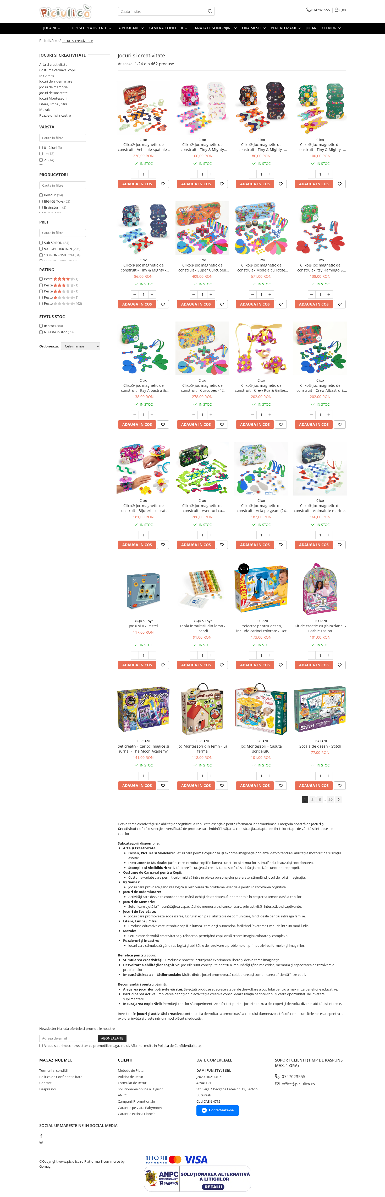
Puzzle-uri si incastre (55, 115)
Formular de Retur (132, 1082)
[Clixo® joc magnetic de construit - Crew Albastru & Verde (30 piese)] (320, 348)
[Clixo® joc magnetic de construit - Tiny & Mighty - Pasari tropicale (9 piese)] (320, 108)
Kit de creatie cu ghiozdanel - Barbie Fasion (320, 628)
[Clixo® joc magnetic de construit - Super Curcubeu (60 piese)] (202, 228)
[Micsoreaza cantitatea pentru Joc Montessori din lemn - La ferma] (194, 776)
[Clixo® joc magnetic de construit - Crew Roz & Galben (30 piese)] (261, 348)
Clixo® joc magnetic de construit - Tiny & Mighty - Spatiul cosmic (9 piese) (261, 147)
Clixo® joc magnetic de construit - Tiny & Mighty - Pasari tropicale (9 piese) (320, 147)
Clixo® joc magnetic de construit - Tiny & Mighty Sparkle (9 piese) (202, 147)
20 (330, 799)
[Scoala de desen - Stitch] (320, 709)
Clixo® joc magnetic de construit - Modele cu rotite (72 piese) (261, 268)
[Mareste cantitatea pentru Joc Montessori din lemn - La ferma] (211, 776)
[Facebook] (41, 1136)
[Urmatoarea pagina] (338, 799)
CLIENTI (125, 1060)
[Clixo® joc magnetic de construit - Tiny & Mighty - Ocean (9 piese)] (143, 228)
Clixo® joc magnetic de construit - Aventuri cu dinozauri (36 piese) (202, 508)
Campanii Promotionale (136, 1101)
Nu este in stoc (55, 332)
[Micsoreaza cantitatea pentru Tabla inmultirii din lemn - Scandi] (194, 655)
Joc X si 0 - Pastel (143, 625)
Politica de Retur (130, 1076)
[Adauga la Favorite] (163, 184)
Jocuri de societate (53, 92)
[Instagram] (41, 1142)
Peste (48, 278)
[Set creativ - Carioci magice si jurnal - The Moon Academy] (143, 709)
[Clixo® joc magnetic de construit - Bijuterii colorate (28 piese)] (143, 469)
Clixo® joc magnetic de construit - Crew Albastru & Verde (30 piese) (320, 388)
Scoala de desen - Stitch (320, 746)
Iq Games (46, 75)
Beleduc (50, 195)
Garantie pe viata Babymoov (140, 1107)
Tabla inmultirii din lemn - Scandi (202, 628)
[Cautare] (210, 11)
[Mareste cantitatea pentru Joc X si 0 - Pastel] (152, 655)
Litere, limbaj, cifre (53, 104)
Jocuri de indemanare (55, 81)
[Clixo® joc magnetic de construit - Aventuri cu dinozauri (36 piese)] (202, 469)
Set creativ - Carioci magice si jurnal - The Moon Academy (143, 749)
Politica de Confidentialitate (179, 1045)
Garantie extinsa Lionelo (137, 1113)
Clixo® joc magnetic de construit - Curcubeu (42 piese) (202, 388)
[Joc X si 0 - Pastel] (143, 589)
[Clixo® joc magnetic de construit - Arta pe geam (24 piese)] (261, 469)
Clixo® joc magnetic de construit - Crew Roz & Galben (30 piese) (261, 388)
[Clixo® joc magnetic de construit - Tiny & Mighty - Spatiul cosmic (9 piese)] (261, 108)
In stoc (49, 325)
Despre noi (47, 1089)
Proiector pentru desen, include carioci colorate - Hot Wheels (261, 628)
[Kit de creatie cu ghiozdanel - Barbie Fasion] (320, 589)
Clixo (143, 139)
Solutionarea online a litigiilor (140, 1089)
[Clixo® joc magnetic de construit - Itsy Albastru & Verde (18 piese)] (143, 348)
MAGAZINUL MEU (56, 1060)
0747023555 (293, 1076)
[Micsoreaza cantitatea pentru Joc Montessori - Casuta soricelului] (253, 776)
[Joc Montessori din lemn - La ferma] (202, 709)
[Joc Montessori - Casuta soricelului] (261, 709)
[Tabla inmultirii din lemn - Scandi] (202, 589)
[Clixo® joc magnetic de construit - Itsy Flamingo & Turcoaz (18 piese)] (320, 228)
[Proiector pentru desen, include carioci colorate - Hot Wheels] (261, 589)
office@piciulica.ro (298, 1083)
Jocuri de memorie (53, 87)
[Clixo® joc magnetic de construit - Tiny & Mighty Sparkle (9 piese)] (202, 108)
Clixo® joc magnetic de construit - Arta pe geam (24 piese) (261, 508)
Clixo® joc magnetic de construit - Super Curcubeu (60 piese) (202, 268)
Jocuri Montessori (53, 98)
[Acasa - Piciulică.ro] (65, 11)
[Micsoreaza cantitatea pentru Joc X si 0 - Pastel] (135, 655)
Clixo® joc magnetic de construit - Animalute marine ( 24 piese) (320, 508)
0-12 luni (50, 147)
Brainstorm (53, 207)
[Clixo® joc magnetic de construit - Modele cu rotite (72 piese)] (261, 228)
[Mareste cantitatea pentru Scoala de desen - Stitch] (329, 776)
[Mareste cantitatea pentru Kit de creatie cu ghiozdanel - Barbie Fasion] (329, 655)
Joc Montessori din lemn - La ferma (202, 749)
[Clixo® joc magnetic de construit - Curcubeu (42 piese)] (202, 348)
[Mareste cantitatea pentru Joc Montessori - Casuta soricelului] (270, 776)
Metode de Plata (131, 1070)
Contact (45, 1082)
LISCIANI (261, 620)
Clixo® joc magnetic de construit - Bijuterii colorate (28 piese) (143, 508)
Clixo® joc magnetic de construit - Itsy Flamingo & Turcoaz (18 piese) (320, 268)
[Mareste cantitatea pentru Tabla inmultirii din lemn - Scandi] (211, 655)
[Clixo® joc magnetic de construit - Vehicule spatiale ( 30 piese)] (143, 108)
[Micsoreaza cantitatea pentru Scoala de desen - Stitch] (312, 776)
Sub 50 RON (53, 242)
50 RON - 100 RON (58, 248)
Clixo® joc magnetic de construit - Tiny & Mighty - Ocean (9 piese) (143, 268)
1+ (46, 153)
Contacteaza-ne (221, 1110)
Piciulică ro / (50, 40)
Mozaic (44, 109)
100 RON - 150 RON (59, 255)
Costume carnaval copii (57, 70)
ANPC (122, 1095)
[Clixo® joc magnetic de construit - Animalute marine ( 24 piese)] (320, 469)
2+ (46, 159)
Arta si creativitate (53, 64)
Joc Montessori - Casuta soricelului (261, 749)
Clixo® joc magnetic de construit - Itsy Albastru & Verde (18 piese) (143, 388)
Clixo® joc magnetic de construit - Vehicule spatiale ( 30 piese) (143, 147)
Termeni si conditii (53, 1070)
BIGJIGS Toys (54, 201)
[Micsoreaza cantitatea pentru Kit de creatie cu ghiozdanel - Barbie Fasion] (312, 655)
